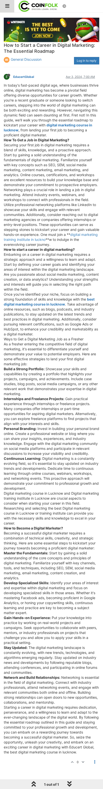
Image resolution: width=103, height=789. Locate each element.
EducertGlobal (23, 77)
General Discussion (26, 59)
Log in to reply (86, 60)
